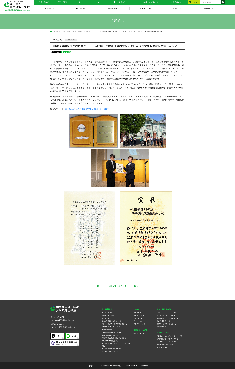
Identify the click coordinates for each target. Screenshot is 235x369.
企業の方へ (177, 8)
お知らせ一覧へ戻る (117, 286)
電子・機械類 (62, 2)
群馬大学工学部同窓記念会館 (112, 332)
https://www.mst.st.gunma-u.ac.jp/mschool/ (87, 109)
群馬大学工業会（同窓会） (111, 335)
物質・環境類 (44, 2)
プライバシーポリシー (141, 324)
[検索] (223, 2)
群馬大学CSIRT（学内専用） (167, 341)
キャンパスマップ (102, 2)
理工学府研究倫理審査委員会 (112, 348)
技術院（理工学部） (108, 315)
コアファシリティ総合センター (167, 324)
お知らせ (57, 31)
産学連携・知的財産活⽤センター (168, 318)
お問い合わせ (124, 2)
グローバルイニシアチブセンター (168, 312)
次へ (136, 286)
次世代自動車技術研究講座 (111, 326)
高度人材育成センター (164, 321)
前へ (99, 286)
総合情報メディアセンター (166, 315)
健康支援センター (163, 326)
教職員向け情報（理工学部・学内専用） (170, 336)
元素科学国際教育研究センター (112, 321)
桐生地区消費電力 (163, 347)
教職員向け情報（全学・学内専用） (169, 339)
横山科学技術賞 (107, 329)
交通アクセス (138, 312)
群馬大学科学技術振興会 (110, 341)
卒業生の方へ (145, 8)
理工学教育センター (108, 318)
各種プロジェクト (139, 333)
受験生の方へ (50, 8)
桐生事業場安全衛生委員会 (166, 344)
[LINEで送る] (66, 52)
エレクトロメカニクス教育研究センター (115, 324)
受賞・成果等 (66, 31)
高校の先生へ (113, 8)
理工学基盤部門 (107, 312)
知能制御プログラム (91, 31)
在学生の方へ (82, 8)
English (195, 2)
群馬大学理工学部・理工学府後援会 (114, 338)
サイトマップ (137, 321)
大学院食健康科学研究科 (110, 351)
